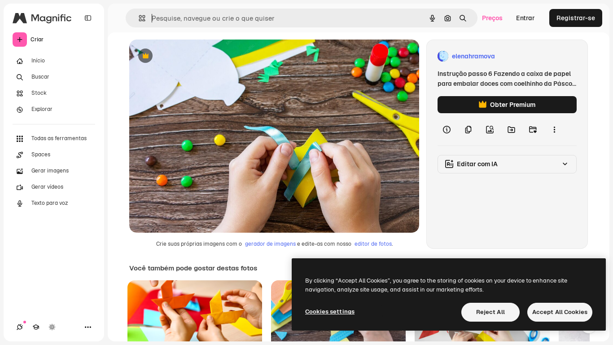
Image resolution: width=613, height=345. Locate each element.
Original (186, 56)
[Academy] (36, 327)
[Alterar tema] (52, 327)
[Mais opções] (554, 129)
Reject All (490, 312)
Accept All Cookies (559, 312)
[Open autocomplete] (138, 18)
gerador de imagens (270, 244)
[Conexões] (20, 327)
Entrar (525, 18)
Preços (492, 18)
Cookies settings (330, 311)
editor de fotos (373, 244)
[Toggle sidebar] (88, 18)
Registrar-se (575, 18)
